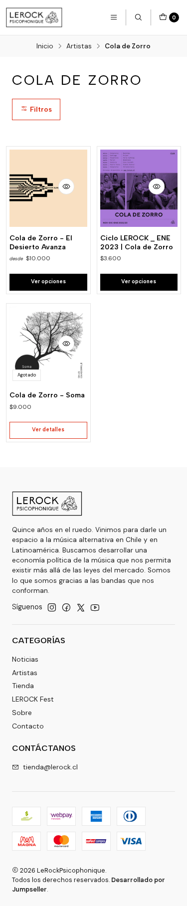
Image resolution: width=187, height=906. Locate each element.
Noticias (25, 659)
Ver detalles (48, 429)
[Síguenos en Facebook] (66, 607)
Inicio (44, 46)
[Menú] (114, 17)
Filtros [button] (40, 109)
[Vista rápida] (66, 186)
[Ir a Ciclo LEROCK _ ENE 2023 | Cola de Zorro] (139, 188)
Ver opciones (48, 281)
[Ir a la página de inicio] (34, 17)
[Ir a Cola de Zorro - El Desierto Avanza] (48, 188)
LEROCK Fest (33, 699)
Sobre (22, 712)
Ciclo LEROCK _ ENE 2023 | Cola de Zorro (136, 242)
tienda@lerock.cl (50, 766)
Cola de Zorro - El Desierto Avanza (40, 242)
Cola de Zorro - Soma (47, 395)
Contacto (28, 726)
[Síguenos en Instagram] (52, 607)
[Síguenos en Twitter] (81, 607)
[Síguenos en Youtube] (95, 607)
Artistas (79, 46)
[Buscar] (138, 17)
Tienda (23, 685)
